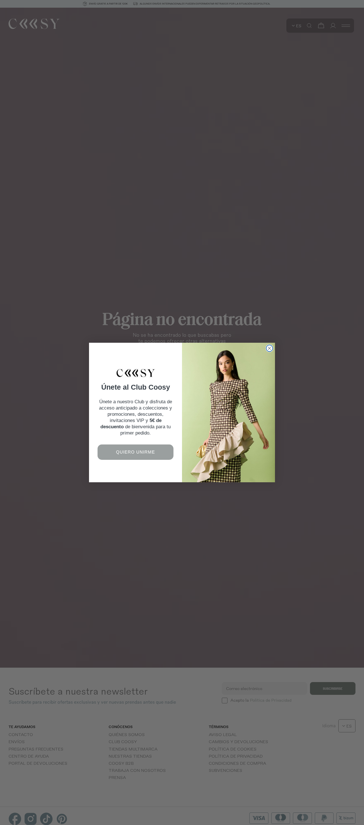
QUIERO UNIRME (135, 452)
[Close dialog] (269, 348)
